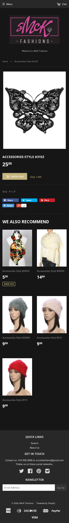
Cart (64, 4)
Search (34, 443)
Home (5, 61)
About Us (34, 447)
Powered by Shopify (46, 503)
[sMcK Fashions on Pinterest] (38, 472)
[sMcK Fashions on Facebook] (30, 472)
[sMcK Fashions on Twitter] (21, 472)
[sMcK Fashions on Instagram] (47, 472)
